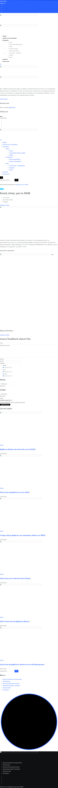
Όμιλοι (10, 42)
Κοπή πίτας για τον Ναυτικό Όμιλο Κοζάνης (15, 578)
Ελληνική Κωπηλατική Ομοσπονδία (12, 679)
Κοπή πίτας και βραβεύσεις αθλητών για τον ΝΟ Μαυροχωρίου (22, 664)
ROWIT (22, 787)
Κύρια (7, 148)
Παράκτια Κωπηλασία (14, 50)
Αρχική (4, 36)
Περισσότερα (3, 99)
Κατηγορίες (6, 40)
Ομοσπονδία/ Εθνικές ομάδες (15, 44)
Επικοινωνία (6, 61)
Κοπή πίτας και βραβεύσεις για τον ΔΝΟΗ (14, 492)
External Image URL (5, 402)
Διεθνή (10, 46)
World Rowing (6, 681)
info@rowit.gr (11, 107)
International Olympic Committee (11, 685)
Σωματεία (5, 59)
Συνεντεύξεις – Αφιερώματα (15, 53)
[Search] (1, 64)
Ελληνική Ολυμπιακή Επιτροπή (11, 683)
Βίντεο (10, 57)
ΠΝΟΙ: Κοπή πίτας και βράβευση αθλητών (15, 621)
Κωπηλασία (9, 157)
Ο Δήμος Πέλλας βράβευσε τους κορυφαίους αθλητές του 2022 (22, 535)
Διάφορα (11, 55)
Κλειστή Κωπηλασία (13, 48)
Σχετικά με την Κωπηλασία (10, 38)
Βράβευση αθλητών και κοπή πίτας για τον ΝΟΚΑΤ (17, 449)
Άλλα (7, 163)
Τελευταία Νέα (7, 687)
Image (1, 398)
